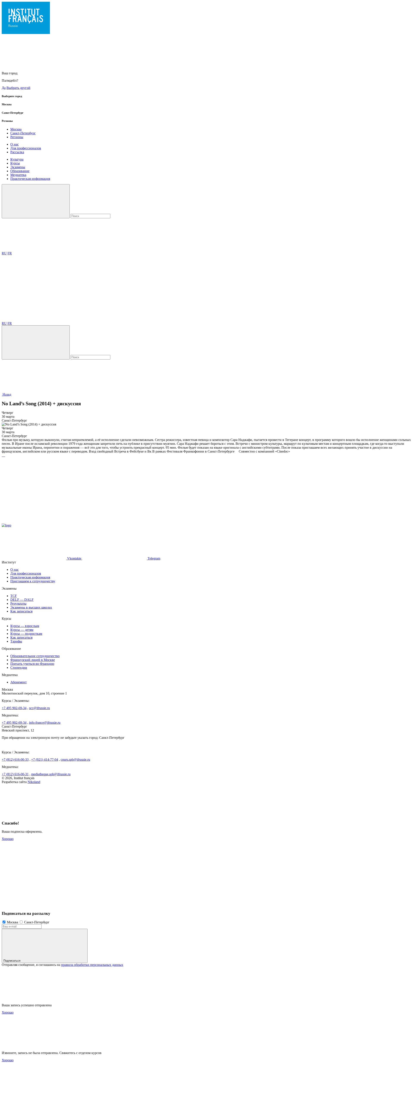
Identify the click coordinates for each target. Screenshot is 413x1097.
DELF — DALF (22, 599)
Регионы (16, 137)
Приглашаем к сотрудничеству (32, 581)
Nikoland (34, 782)
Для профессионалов (25, 148)
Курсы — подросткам (26, 633)
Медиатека (18, 175)
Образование (19, 171)
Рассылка (17, 152)
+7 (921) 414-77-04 (44, 759)
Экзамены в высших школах (31, 607)
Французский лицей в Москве (32, 660)
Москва (16, 129)
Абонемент (18, 682)
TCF (13, 596)
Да (4, 88)
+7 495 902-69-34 (14, 708)
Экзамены (17, 167)
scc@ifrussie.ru (39, 708)
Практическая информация (30, 179)
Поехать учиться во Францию (32, 664)
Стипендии (18, 667)
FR (10, 253)
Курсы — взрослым (24, 626)
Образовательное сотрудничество (35, 656)
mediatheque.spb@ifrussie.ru (51, 774)
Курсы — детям (21, 630)
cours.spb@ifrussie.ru (75, 759)
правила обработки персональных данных (92, 965)
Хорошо (8, 839)
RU (4, 253)
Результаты (18, 603)
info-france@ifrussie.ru (44, 722)
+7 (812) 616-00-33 (15, 759)
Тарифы (16, 641)
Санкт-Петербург (23, 133)
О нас (14, 144)
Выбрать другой (18, 88)
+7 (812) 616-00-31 (15, 774)
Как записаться (21, 611)
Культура (16, 159)
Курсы (15, 163)
